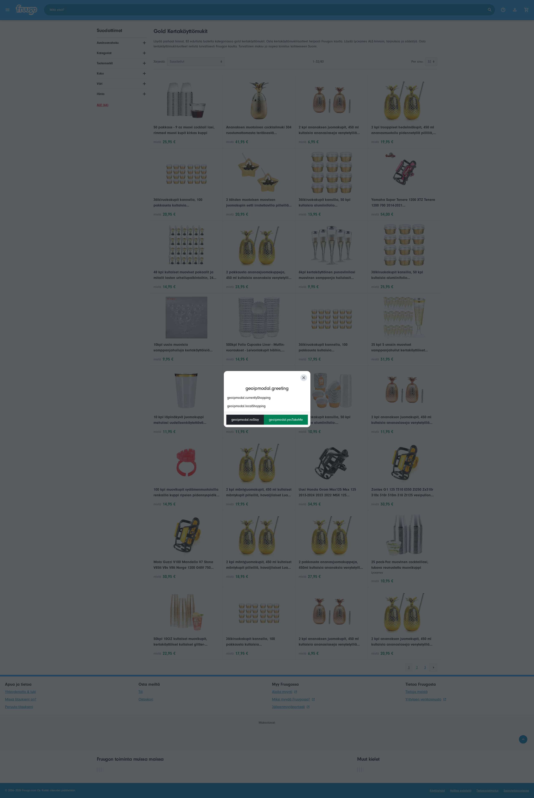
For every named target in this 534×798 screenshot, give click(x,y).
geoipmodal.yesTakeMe (286, 420)
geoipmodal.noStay (245, 420)
